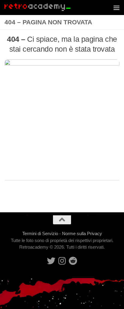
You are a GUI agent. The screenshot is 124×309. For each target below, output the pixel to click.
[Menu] (116, 7)
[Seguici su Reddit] (73, 261)
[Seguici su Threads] (62, 261)
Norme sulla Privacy (82, 233)
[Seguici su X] (51, 261)
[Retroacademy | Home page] (48, 8)
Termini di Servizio (40, 233)
